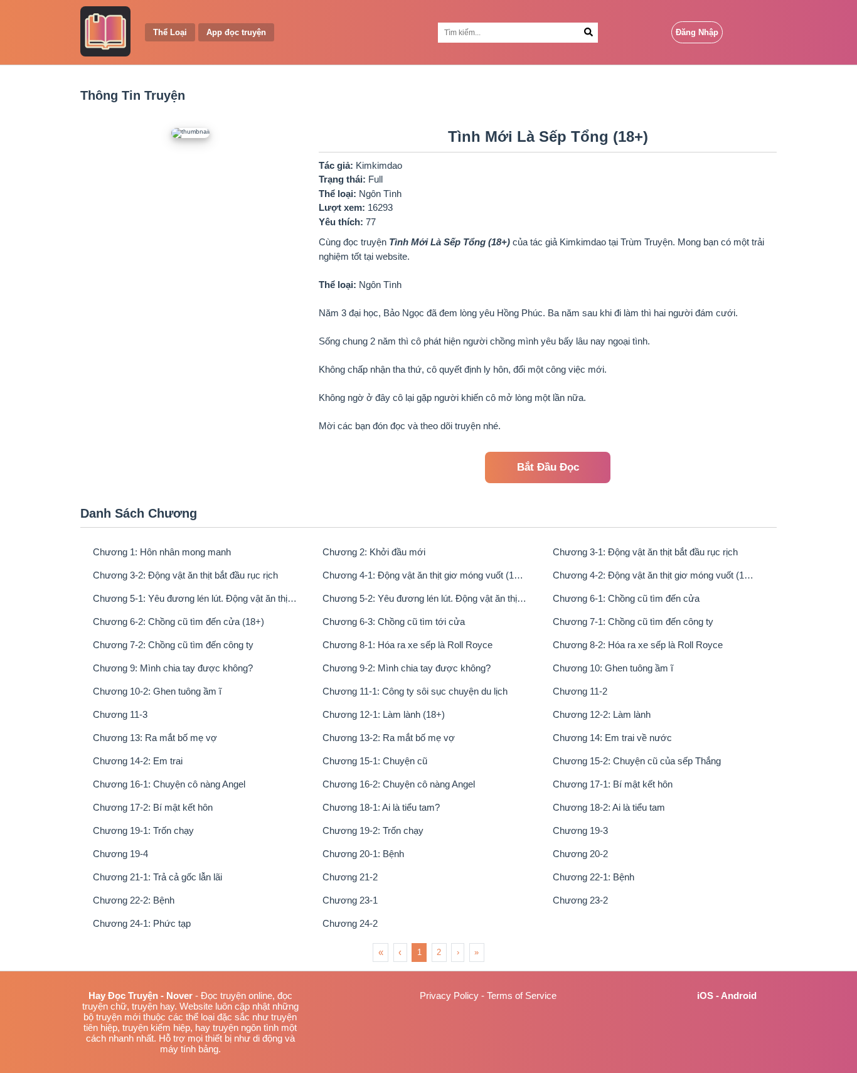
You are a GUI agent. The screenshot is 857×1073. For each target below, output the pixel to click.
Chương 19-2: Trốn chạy (372, 830)
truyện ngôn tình (246, 1027)
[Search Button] (588, 33)
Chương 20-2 (580, 853)
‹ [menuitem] (400, 952)
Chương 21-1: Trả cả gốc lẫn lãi (157, 877)
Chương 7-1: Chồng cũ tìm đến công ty (633, 621)
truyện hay (153, 1006)
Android (739, 995)
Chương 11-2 (580, 691)
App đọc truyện (236, 32)
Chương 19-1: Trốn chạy (143, 830)
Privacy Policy (449, 995)
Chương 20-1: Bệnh (363, 853)
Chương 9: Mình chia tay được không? (173, 668)
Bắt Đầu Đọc (548, 467)
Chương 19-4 (120, 853)
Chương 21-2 (350, 877)
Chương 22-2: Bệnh (133, 900)
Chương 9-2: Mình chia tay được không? (406, 668)
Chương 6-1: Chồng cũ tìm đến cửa (626, 598)
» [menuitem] (476, 952)
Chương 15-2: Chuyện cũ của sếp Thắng (637, 760)
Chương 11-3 (120, 714)
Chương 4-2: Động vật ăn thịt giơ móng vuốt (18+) (655, 575)
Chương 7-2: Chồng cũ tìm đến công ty (173, 644)
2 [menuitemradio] (439, 952)
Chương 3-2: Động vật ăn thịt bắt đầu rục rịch (185, 575)
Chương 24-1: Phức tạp (142, 923)
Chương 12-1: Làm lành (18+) (383, 714)
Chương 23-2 (580, 900)
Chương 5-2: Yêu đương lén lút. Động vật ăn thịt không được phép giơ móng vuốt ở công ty (424, 598)
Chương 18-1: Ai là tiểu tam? (381, 807)
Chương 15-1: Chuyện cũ (374, 760)
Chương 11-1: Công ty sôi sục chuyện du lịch (415, 691)
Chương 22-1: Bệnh (593, 877)
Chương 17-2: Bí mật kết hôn (153, 807)
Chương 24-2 (350, 923)
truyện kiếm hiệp (156, 1027)
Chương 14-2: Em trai (138, 760)
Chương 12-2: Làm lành (602, 714)
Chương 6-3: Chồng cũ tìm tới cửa (393, 621)
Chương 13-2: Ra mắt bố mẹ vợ (388, 737)
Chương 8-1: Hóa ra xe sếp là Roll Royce (407, 644)
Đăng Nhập (697, 32)
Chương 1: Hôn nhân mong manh (162, 552)
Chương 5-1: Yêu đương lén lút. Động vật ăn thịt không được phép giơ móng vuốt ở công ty (195, 598)
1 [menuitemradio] (419, 952)
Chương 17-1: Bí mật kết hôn (613, 784)
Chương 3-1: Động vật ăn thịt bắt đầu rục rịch (645, 552)
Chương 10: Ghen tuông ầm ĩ (613, 668)
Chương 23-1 (350, 900)
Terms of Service (521, 995)
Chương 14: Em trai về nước (612, 737)
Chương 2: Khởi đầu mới (373, 552)
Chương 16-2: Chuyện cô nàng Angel (398, 784)
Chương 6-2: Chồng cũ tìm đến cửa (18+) (178, 621)
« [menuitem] (380, 952)
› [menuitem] (458, 952)
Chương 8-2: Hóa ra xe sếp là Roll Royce (638, 644)
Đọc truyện (223, 995)
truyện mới (118, 1017)
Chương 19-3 (580, 830)
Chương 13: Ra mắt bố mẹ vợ (155, 737)
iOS (705, 995)
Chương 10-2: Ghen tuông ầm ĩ (157, 691)
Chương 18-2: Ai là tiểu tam (609, 807)
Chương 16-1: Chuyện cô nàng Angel (169, 784)
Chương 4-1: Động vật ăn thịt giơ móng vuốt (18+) (424, 575)
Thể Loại (170, 32)
